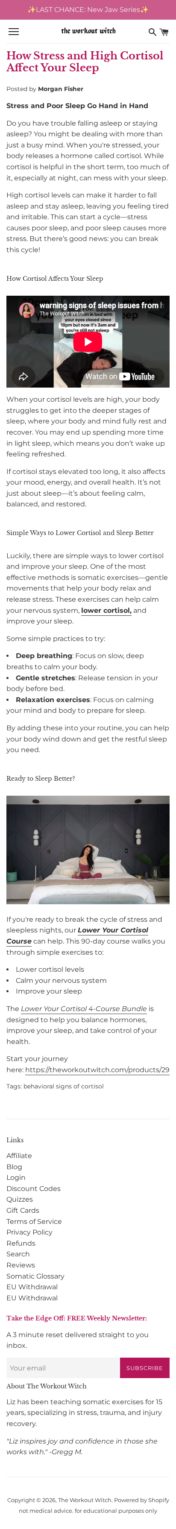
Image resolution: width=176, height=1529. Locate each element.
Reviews (20, 1265)
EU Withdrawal (32, 1287)
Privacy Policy (29, 1232)
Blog (14, 1167)
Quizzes (19, 1199)
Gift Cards (22, 1210)
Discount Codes (33, 1189)
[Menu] (14, 32)
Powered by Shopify (141, 1500)
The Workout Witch (84, 1500)
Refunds (20, 1243)
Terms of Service (34, 1221)
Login (16, 1177)
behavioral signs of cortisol (63, 1086)
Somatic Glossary (35, 1276)
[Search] (152, 32)
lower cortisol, (106, 610)
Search (18, 1254)
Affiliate (19, 1156)
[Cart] (164, 32)
